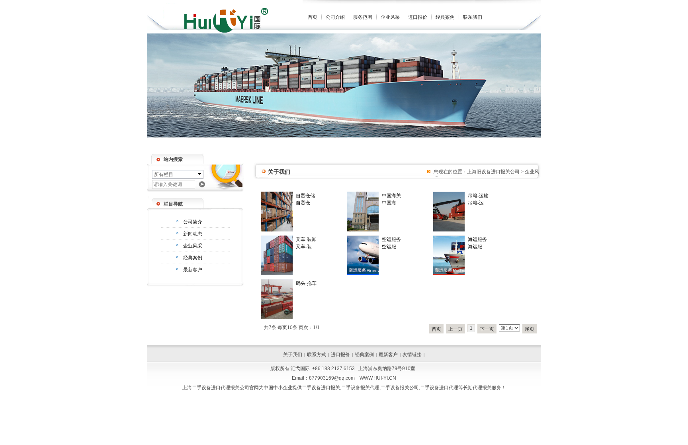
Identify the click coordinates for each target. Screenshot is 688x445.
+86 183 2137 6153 (333, 368)
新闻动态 (192, 234)
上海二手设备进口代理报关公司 (215, 387)
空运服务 (391, 239)
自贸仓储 (305, 195)
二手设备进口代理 (439, 387)
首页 (312, 17)
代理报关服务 (487, 387)
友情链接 (412, 354)
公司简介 (192, 222)
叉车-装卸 (306, 239)
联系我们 (472, 17)
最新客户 (192, 269)
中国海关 (391, 195)
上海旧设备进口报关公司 (493, 171)
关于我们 (292, 354)
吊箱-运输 (478, 195)
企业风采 (390, 17)
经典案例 (445, 17)
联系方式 (316, 354)
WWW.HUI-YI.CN (378, 378)
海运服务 (477, 239)
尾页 (529, 329)
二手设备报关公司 (400, 387)
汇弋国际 (300, 368)
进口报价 (417, 17)
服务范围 (362, 17)
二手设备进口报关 (321, 387)
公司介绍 (335, 17)
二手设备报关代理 (360, 387)
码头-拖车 (306, 283)
